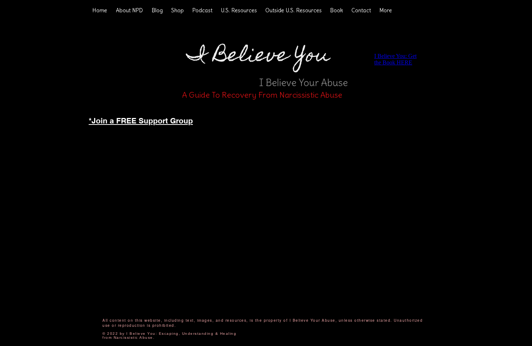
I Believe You (258, 56)
